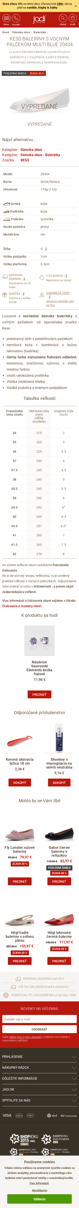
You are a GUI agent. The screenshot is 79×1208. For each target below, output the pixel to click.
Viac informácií (39, 1183)
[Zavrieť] (76, 6)
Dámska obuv (21, 32)
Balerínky (40, 32)
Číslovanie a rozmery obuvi (21, 606)
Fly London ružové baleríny (20, 849)
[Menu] (6, 18)
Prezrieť (39, 694)
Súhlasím (39, 1199)
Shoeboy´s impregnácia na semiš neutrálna (59, 763)
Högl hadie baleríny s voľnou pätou (20, 937)
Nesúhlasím (39, 1190)
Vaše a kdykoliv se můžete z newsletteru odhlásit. (36, 1038)
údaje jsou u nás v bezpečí (25, 1037)
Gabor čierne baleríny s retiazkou (59, 851)
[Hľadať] (63, 18)
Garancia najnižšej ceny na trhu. (60, 299)
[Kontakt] (16, 18)
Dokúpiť (19, 782)
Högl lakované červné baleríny (59, 935)
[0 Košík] (73, 18)
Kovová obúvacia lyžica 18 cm (20, 761)
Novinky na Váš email (40, 1009)
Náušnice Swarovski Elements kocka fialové (39, 668)
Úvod (5, 32)
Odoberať (39, 1029)
